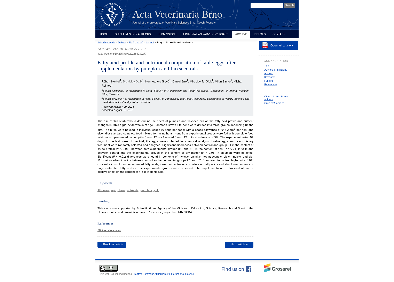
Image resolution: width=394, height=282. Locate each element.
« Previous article (112, 244)
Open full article (280, 45)
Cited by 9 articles (274, 103)
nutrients (132, 190)
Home (104, 34)
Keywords (269, 77)
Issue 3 (150, 42)
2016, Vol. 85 (136, 42)
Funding (269, 80)
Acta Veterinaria (106, 42)
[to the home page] (115, 17)
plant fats (146, 190)
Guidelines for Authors (133, 34)
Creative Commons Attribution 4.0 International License (163, 274)
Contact (279, 34)
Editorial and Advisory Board (205, 34)
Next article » (239, 244)
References (270, 84)
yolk (156, 190)
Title (266, 66)
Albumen (103, 190)
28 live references (109, 230)
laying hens (118, 190)
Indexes (260, 34)
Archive (241, 34)
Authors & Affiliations (275, 69)
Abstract (268, 73)
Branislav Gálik (132, 81)
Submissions (167, 34)
